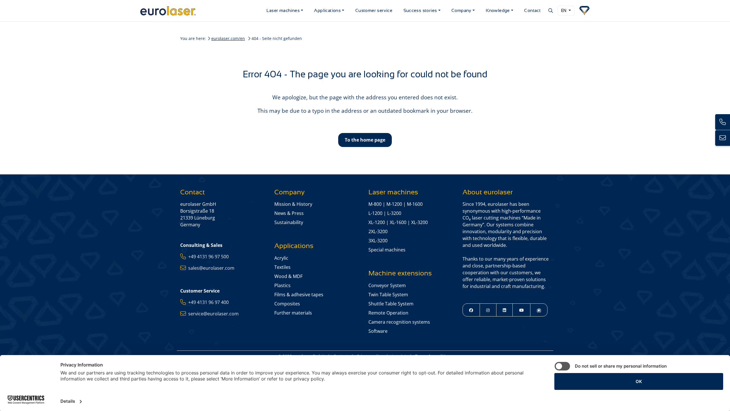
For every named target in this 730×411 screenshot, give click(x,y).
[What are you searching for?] (550, 10)
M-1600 (415, 204)
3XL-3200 (378, 240)
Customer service (373, 10)
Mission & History (293, 204)
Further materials (293, 313)
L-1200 (375, 213)
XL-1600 (398, 222)
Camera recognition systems (399, 322)
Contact (532, 10)
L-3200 (394, 213)
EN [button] (564, 10)
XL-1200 (376, 222)
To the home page (365, 140)
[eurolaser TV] (539, 309)
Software (378, 331)
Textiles (282, 267)
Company (461, 10)
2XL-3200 (378, 231)
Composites (287, 304)
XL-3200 (419, 222)
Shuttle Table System (390, 304)
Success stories (420, 10)
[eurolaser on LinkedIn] (504, 309)
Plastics (282, 285)
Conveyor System (387, 285)
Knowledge (498, 10)
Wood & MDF (288, 276)
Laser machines (283, 10)
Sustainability (288, 222)
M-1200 (394, 204)
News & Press (289, 213)
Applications (327, 10)
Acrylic (281, 258)
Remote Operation (388, 313)
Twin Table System (388, 294)
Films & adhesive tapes (298, 294)
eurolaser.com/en (228, 38)
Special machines (386, 250)
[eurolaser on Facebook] (471, 309)
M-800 (375, 204)
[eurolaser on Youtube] (521, 309)
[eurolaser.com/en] (201, 11)
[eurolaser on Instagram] (488, 309)
